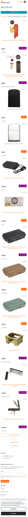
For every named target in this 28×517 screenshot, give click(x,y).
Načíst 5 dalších (14, 435)
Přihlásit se (5, 481)
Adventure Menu (4, 491)
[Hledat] (17, 1)
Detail (23, 117)
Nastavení (13, 509)
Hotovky (2, 488)
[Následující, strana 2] (14, 439)
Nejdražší (10, 16)
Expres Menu (3, 494)
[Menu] (24, 1)
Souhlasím (13, 513)
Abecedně (24, 16)
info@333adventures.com (8, 456)
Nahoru (15, 445)
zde (18, 505)
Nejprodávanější (16, 16)
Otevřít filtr (14, 12)
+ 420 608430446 (6, 458)
